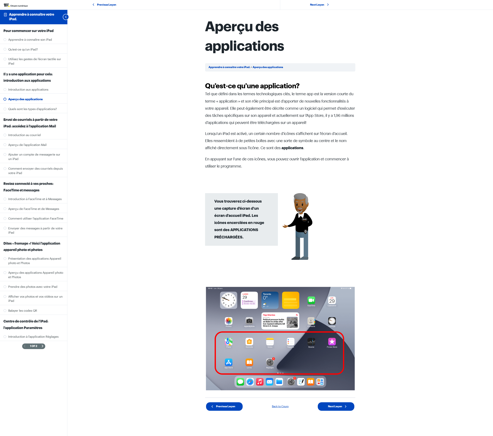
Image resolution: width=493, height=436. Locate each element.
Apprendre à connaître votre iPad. (230, 67)
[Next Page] (42, 346)
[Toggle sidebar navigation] (61, 17)
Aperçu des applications (268, 67)
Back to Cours (280, 406)
